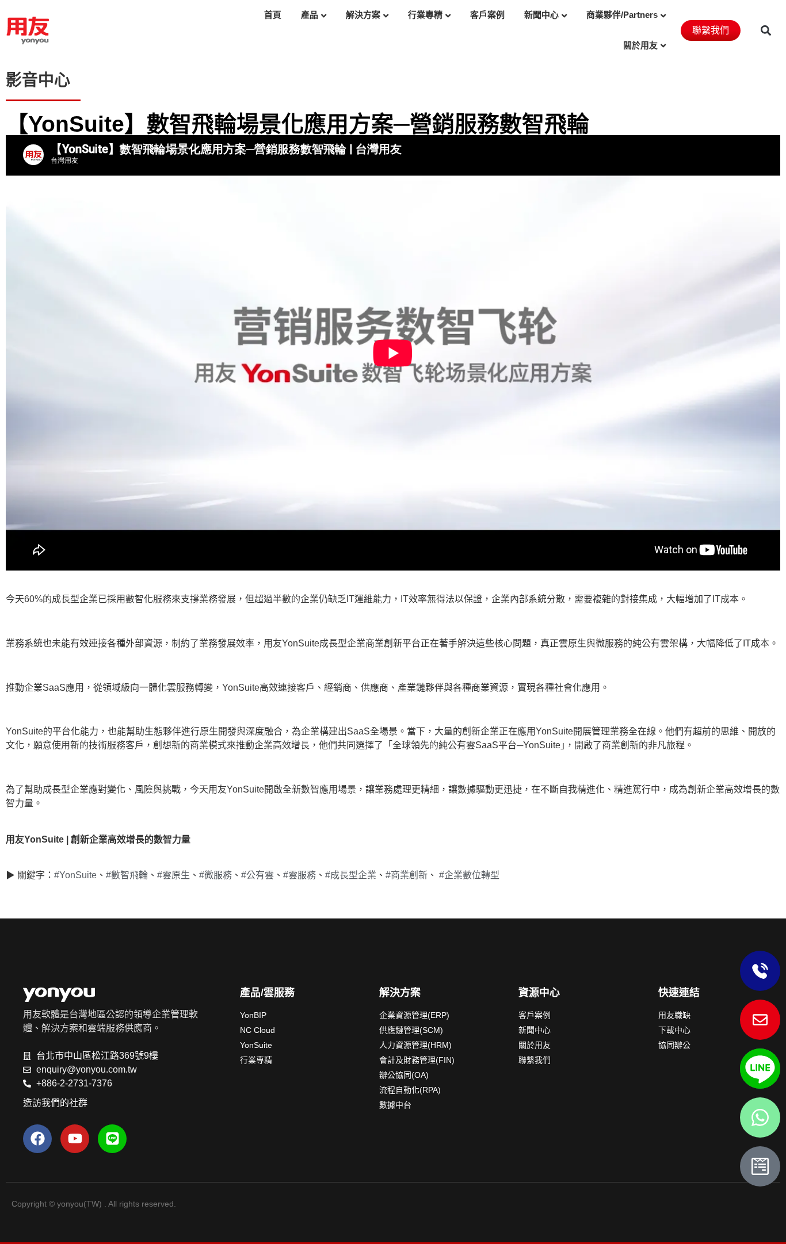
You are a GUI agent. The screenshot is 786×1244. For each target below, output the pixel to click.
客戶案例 (487, 15)
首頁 (272, 15)
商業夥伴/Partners (622, 15)
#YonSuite (75, 875)
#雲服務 (299, 875)
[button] (766, 30)
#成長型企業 (350, 875)
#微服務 (215, 875)
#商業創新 (407, 875)
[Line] (112, 1138)
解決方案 (363, 15)
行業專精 (425, 15)
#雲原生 (173, 875)
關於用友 (640, 45)
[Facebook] (37, 1138)
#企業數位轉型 (469, 875)
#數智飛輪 (127, 875)
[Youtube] (74, 1138)
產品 (309, 15)
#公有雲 (257, 875)
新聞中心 (541, 15)
